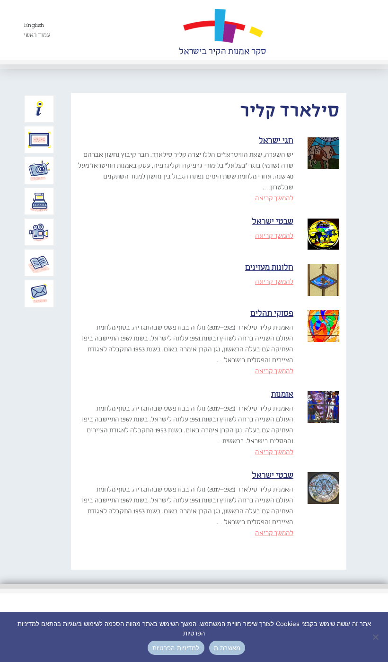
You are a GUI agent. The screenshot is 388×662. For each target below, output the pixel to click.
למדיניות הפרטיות (176, 648)
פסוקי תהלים (271, 313)
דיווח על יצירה (39, 170)
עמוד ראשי (37, 35)
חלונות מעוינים (269, 267)
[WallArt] (222, 30)
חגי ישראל (276, 140)
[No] (376, 637)
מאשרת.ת (227, 648)
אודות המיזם (39, 109)
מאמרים (39, 263)
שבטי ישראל (272, 221)
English (34, 25)
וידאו (39, 232)
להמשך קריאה (274, 198)
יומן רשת (39, 201)
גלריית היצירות (39, 139)
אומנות (282, 394)
